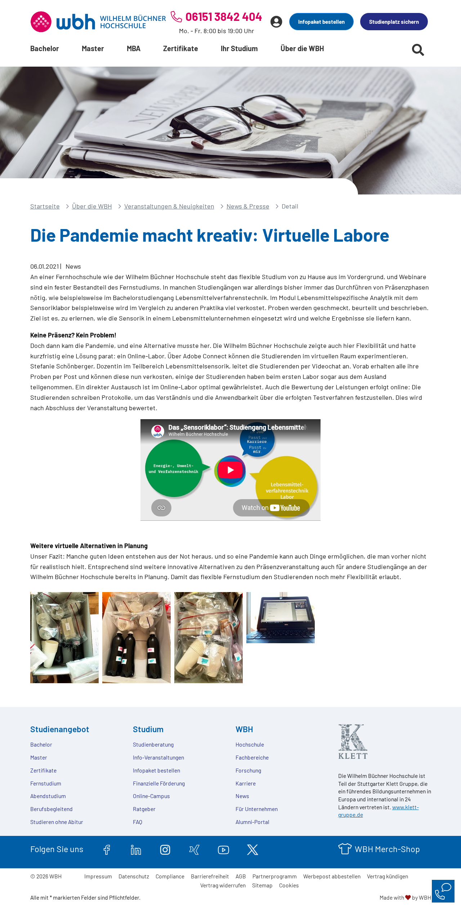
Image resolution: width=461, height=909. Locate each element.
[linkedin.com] (136, 849)
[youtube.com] (223, 849)
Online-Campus (151, 795)
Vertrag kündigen (387, 876)
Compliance (170, 876)
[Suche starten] (418, 50)
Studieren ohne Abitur (56, 821)
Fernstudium (45, 783)
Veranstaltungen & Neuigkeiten (169, 206)
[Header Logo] (98, 21)
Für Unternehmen (257, 808)
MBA (133, 48)
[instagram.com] (165, 849)
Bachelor (44, 48)
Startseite (45, 206)
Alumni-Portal (252, 821)
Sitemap (262, 885)
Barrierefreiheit (210, 876)
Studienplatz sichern (394, 21)
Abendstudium (48, 795)
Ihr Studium (239, 48)
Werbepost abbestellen (332, 876)
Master (93, 48)
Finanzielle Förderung (159, 783)
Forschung (248, 770)
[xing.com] (194, 849)
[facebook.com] (106, 849)
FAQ (137, 821)
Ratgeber (144, 808)
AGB (241, 876)
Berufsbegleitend (51, 808)
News (242, 795)
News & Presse (248, 206)
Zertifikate (180, 48)
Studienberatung (153, 744)
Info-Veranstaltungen (158, 757)
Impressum (98, 876)
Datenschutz (133, 876)
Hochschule (250, 744)
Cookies (289, 885)
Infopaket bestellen (321, 21)
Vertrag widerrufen (223, 885)
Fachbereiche (252, 757)
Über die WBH (302, 48)
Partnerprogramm (274, 876)
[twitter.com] (252, 849)
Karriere (246, 783)
